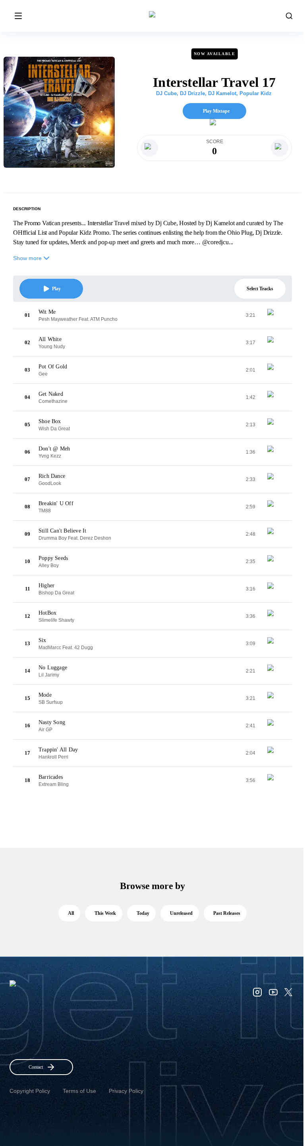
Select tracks (260, 288)
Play (56, 288)
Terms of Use (79, 1091)
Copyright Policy (30, 1091)
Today (143, 913)
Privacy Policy (126, 1091)
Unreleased (181, 913)
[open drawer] (18, 15)
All (71, 913)
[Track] (273, 315)
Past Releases (226, 913)
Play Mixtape (216, 111)
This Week (105, 913)
